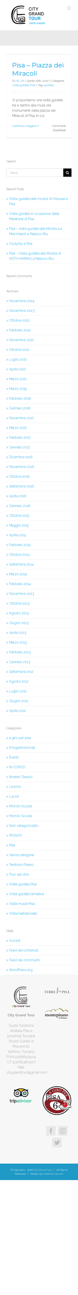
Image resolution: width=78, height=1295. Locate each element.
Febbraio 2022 (20, 330)
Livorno (15, 787)
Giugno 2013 (19, 623)
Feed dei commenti (24, 960)
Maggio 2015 (19, 525)
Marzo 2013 (18, 642)
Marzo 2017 (18, 428)
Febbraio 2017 (20, 437)
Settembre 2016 (21, 486)
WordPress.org (20, 970)
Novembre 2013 (21, 594)
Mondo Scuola (20, 806)
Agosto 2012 (19, 681)
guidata (49, 85)
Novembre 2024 (21, 301)
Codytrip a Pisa (20, 244)
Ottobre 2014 (19, 555)
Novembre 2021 (21, 340)
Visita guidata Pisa (23, 85)
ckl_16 (19, 80)
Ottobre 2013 (19, 603)
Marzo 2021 (18, 379)
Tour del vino (19, 874)
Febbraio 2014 (20, 584)
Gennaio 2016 (19, 506)
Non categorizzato (23, 826)
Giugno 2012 (18, 701)
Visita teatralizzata (23, 913)
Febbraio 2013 (20, 652)
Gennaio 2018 (19, 408)
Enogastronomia (22, 748)
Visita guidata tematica (26, 894)
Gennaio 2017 (19, 447)
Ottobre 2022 (19, 320)
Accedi (14, 941)
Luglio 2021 (18, 359)
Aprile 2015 (17, 535)
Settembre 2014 (21, 564)
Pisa (12, 845)
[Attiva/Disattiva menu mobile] (69, 8)
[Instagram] (63, 1131)
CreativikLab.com (53, 1173)
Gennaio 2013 (19, 662)
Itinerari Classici (20, 777)
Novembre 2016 (21, 467)
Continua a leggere (24, 126)
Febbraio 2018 (20, 398)
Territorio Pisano (21, 865)
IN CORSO (17, 767)
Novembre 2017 (21, 418)
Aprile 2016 (17, 496)
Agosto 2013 (19, 613)
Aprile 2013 (17, 633)
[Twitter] (57, 1142)
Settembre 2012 (21, 672)
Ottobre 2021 (19, 350)
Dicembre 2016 (21, 457)
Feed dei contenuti (23, 950)
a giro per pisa (20, 738)
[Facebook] (51, 1131)
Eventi (13, 757)
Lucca (14, 796)
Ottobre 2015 (19, 515)
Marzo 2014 (18, 574)
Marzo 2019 (18, 389)
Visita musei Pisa (22, 904)
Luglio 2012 (18, 691)
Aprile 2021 (17, 369)
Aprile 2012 (17, 711)
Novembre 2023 (21, 311)
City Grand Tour (42, 1169)
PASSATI (15, 835)
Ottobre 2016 (19, 476)
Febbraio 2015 (20, 545)
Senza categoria (21, 855)
